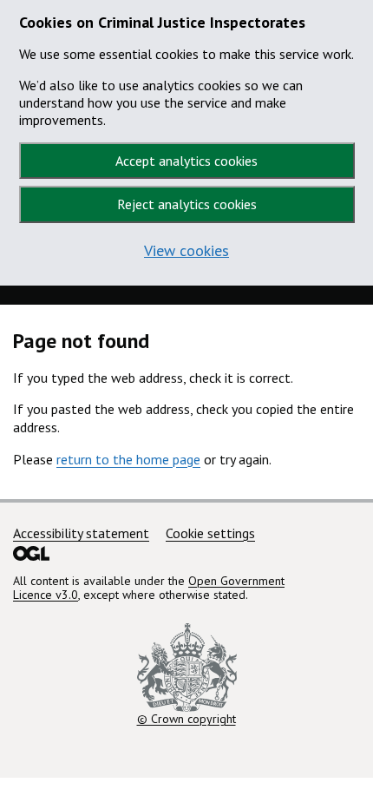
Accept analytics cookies (186, 160)
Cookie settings (210, 533)
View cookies (186, 250)
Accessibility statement (81, 533)
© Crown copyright (186, 719)
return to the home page (128, 459)
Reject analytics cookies (187, 204)
